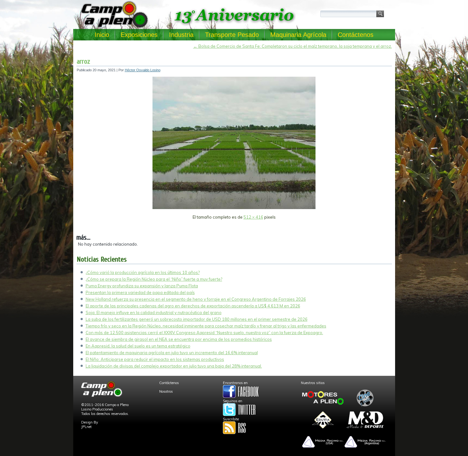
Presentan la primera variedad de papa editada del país (140, 292)
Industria (181, 34)
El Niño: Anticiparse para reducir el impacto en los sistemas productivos (155, 359)
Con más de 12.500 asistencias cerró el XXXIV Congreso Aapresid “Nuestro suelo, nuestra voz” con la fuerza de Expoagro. (204, 332)
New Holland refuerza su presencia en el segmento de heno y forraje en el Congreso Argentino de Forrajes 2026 (196, 299)
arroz (83, 61)
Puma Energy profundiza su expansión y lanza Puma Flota (142, 285)
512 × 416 (253, 217)
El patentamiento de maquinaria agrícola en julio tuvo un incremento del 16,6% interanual (172, 352)
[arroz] (234, 207)
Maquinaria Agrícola (298, 34)
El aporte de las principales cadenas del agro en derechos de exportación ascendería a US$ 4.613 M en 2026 (193, 305)
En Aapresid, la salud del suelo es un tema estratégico (138, 345)
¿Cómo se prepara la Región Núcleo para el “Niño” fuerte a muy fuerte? (154, 279)
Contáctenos (355, 34)
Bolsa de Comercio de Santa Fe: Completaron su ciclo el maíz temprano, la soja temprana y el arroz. (292, 46)
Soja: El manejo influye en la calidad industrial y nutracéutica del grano (154, 312)
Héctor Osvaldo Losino (142, 70)
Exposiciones (139, 34)
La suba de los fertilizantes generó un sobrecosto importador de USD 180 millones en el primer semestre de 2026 (197, 319)
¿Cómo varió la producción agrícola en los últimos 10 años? (143, 272)
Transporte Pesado (232, 34)
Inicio (102, 34)
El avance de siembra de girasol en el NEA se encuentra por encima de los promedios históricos (179, 339)
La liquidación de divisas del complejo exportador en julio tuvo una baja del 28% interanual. (174, 365)
